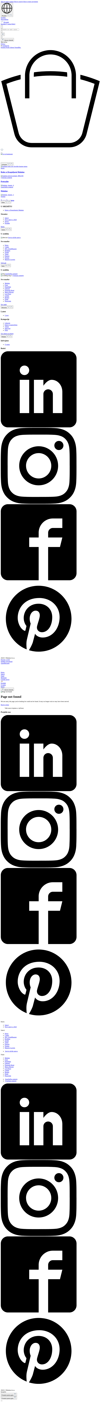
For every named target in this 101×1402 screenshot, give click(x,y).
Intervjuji (7, 328)
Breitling (7, 250)
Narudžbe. (17, 47)
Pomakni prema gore (8, 1395)
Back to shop (5, 705)
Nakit (3, 266)
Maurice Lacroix (10, 259)
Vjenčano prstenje (18, 275)
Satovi (7, 218)
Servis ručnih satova (14, 237)
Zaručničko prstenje (11, 274)
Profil (8, 47)
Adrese (12, 47)
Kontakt (3, 24)
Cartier (7, 247)
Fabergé (7, 288)
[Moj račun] (1, 37)
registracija (5, 46)
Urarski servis (5, 679)
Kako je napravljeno (11, 325)
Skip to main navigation (30, 1)
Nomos (7, 258)
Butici (13, 24)
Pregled (3, 47)
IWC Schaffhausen (11, 249)
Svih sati (3, 263)
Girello (7, 296)
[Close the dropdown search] (3, 34)
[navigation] (2, 27)
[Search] (1, 32)
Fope (6, 285)
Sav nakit (4, 304)
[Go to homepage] (7, 154)
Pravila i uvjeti (5, 660)
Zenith (7, 252)
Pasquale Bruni (9, 290)
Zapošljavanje (5, 663)
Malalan (7, 283)
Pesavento (8, 301)
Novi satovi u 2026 (11, 220)
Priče (6, 330)
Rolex (3, 202)
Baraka (7, 297)
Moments (4, 307)
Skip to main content (7, 1)
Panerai (7, 256)
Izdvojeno (4, 164)
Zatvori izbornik (8, 40)
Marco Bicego (9, 292)
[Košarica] (50, 148)
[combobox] (10, 30)
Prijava (3, 44)
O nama (9, 24)
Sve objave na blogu (7, 333)
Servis (7, 221)
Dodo (6, 299)
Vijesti (7, 327)
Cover (7, 315)
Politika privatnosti (6, 661)
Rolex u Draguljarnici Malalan (14, 210)
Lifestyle (7, 323)
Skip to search (18, 1)
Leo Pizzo (8, 294)
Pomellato (8, 287)
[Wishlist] (2, 150)
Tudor (6, 254)
